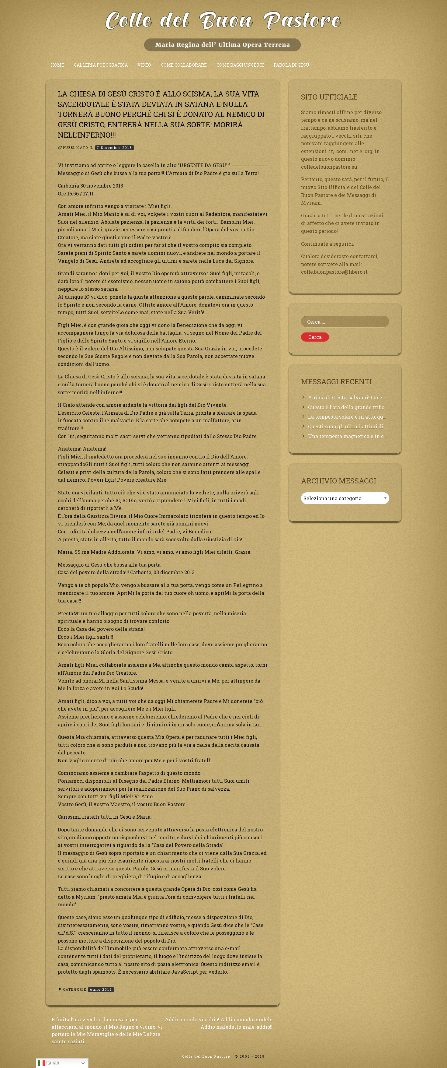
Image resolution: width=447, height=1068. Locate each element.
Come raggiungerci (240, 65)
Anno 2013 (101, 989)
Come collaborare (184, 65)
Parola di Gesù (292, 65)
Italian (52, 1062)
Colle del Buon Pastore (206, 1056)
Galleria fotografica (101, 65)
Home (57, 65)
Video (144, 65)
